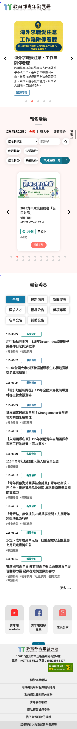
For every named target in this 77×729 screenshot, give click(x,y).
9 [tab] (59, 257)
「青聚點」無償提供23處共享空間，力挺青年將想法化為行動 (38, 516)
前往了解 (38, 244)
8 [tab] (53, 257)
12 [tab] (23, 260)
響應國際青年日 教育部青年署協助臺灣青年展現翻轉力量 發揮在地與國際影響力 (38, 569)
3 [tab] (38, 101)
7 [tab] (47, 257)
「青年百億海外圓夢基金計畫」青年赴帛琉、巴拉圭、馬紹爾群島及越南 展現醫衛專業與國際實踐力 (38, 487)
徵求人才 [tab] (15, 310)
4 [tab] (44, 101)
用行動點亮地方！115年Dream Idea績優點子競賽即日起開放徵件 (37, 344)
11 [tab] (17, 260)
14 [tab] (35, 260)
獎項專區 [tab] (59, 310)
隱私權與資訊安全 (38, 709)
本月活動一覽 (52, 160)
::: (1, 1)
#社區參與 (26, 351)
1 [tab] (26, 101)
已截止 (71, 134)
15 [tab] (41, 260)
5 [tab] (50, 101)
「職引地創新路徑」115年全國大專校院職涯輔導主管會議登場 (37, 392)
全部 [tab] (15, 300)
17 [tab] (53, 260)
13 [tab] (29, 260)
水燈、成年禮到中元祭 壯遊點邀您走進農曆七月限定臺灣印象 (38, 542)
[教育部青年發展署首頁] (27, 7)
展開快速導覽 (38, 643)
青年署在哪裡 (38, 702)
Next (72, 58)
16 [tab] (47, 260)
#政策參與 (12, 580)
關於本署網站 (38, 679)
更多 (63, 588)
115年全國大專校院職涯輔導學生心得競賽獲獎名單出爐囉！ (37, 370)
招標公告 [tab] (37, 310)
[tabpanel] (38, 58)
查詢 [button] (65, 141)
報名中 (44, 131)
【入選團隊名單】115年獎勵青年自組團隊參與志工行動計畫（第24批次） (37, 441)
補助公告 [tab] (37, 320)
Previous (5, 58)
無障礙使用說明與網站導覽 (38, 687)
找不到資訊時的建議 (38, 717)
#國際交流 (26, 497)
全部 (32, 131)
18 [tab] (59, 260)
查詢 (65, 266)
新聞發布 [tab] (59, 300)
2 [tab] (32, 101)
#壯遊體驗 (12, 466)
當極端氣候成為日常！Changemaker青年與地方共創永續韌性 (37, 415)
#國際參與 (12, 497)
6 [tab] (41, 257)
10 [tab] (65, 257)
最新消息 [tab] (37, 300)
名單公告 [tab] (15, 320)
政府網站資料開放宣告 (38, 694)
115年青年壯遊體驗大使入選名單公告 (32, 461)
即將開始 (60, 131)
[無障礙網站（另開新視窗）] (60, 670)
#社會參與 (12, 351)
